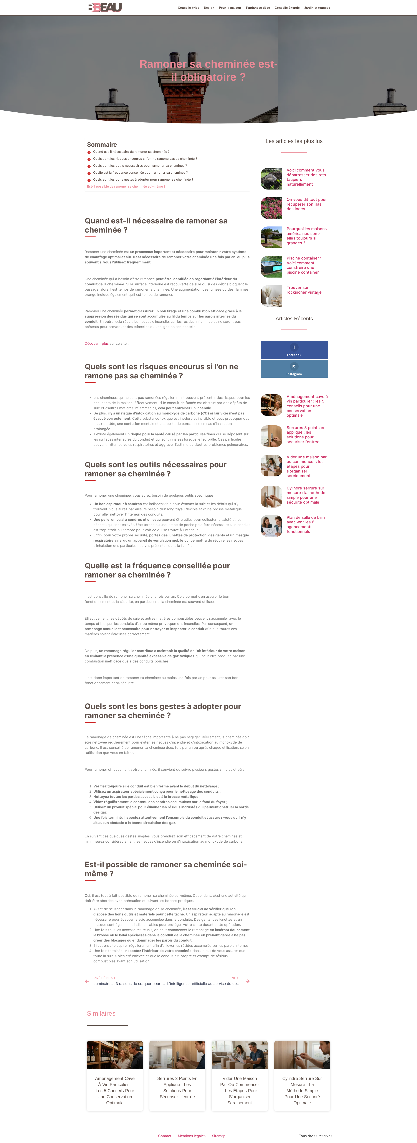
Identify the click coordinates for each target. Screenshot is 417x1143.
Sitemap (218, 1136)
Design (209, 7)
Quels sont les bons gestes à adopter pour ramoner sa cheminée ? (143, 179)
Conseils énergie (287, 7)
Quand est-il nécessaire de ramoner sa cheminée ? (131, 151)
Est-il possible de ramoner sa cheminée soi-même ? (126, 186)
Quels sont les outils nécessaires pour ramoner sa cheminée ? (140, 165)
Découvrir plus (97, 343)
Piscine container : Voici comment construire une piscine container (304, 265)
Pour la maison (230, 7)
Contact (164, 1136)
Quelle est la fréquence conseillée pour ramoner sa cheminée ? (140, 172)
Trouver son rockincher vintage (304, 289)
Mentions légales (191, 1136)
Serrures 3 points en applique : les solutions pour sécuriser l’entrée (306, 434)
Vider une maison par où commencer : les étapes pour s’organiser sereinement (307, 466)
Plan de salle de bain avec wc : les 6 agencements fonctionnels (306, 524)
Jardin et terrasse (317, 7)
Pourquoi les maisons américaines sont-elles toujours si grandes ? (307, 235)
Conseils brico (188, 7)
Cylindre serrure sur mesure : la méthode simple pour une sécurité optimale (306, 495)
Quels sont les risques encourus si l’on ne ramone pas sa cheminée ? (145, 158)
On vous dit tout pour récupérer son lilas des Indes (307, 204)
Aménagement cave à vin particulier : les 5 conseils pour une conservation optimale (307, 406)
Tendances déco (258, 7)
